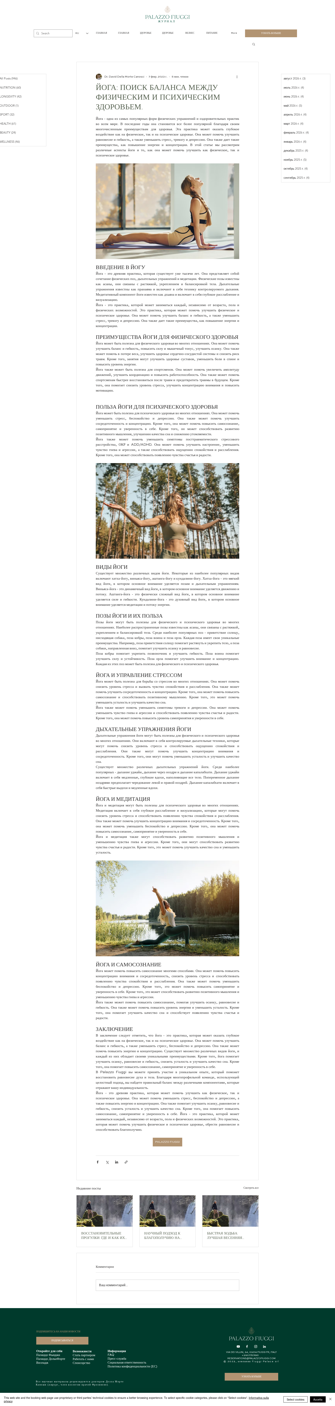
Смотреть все (251, 1188)
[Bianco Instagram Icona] (256, 1346)
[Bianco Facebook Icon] (247, 1346)
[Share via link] (126, 1162)
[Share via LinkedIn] (116, 1162)
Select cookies (295, 1399)
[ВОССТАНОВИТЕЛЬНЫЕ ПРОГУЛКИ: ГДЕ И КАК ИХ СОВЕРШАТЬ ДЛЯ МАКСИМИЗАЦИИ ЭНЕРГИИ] (105, 1211)
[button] (254, 44)
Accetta (317, 1399)
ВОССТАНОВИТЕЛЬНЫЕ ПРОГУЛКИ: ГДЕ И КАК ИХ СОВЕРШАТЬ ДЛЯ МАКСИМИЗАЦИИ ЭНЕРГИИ (103, 1236)
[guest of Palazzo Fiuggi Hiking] (168, 1211)
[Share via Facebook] (97, 1162)
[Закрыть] (330, 1399)
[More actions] (237, 76)
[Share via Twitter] (107, 1162)
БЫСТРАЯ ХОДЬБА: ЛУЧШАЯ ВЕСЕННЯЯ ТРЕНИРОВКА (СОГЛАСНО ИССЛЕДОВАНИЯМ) (229, 1236)
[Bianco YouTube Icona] (238, 1346)
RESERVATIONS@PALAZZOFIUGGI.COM (251, 1358)
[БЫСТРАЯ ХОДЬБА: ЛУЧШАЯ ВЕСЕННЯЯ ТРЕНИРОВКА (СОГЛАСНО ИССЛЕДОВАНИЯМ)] (230, 1211)
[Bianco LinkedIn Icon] (264, 1346)
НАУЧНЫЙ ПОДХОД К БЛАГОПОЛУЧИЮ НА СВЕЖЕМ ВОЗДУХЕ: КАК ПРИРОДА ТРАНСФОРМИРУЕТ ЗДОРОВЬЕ (164, 1236)
